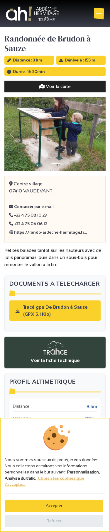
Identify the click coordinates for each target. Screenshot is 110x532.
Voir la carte (58, 86)
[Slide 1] (55, 163)
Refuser (54, 520)
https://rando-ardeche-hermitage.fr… (50, 232)
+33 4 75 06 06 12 (30, 223)
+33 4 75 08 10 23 (30, 215)
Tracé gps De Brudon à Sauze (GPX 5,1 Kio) (55, 311)
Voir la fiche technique (55, 360)
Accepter (54, 505)
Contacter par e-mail (33, 206)
